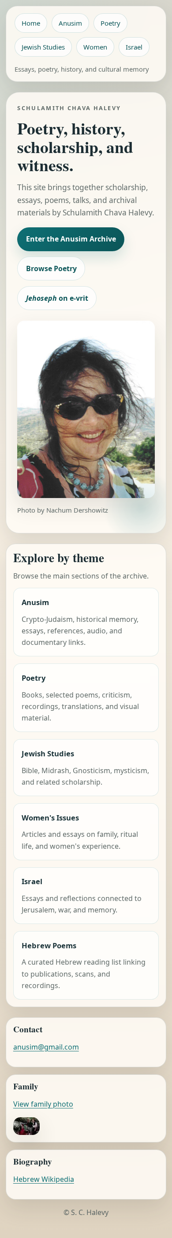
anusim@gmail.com (46, 1047)
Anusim (70, 23)
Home (31, 23)
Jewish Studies (43, 46)
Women (95, 46)
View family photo (43, 1104)
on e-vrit (57, 298)
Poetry (110, 23)
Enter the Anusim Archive (71, 239)
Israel (134, 46)
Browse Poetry (51, 268)
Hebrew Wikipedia (43, 1179)
